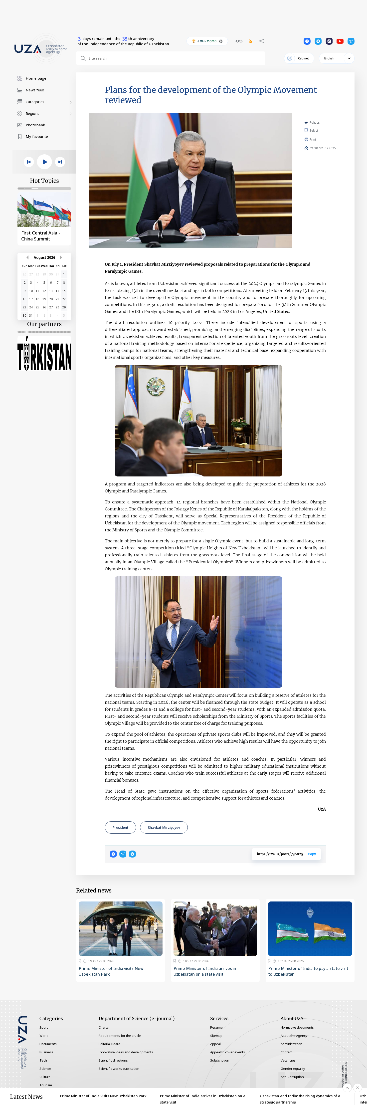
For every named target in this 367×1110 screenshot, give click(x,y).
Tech (43, 1060)
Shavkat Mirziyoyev (164, 827)
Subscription (219, 1060)
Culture (44, 1077)
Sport (43, 1027)
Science (45, 1068)
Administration (291, 1044)
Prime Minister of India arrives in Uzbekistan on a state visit (205, 971)
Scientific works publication (119, 1068)
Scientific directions (113, 1060)
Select (319, 130)
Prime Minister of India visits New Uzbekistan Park (111, 971)
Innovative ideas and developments (126, 1052)
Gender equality (293, 1068)
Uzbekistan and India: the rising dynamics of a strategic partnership (300, 1099)
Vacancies (288, 1060)
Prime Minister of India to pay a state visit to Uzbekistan (308, 971)
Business (46, 1052)
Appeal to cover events (227, 1052)
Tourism (45, 1085)
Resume (216, 1027)
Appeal (215, 1044)
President (120, 827)
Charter (104, 1027)
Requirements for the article (120, 1035)
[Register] (80, 961)
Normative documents (297, 1027)
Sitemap (216, 1035)
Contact (286, 1052)
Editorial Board (109, 1044)
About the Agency (294, 1035)
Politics (315, 122)
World (43, 1035)
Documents (48, 1044)
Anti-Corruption (292, 1077)
